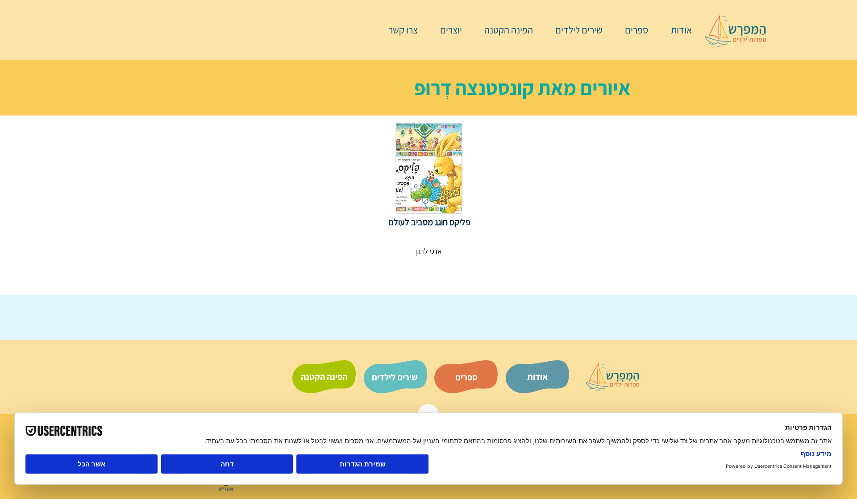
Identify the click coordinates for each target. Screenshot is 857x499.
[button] (632, 30)
